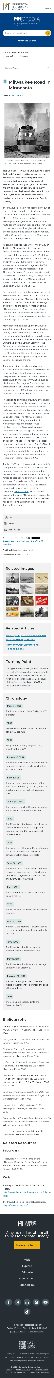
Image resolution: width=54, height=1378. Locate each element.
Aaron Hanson (17, 95)
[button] (48, 7)
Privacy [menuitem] (9, 1370)
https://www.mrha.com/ (15, 1205)
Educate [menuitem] (27, 1272)
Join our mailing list (27, 1245)
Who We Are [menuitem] (27, 1278)
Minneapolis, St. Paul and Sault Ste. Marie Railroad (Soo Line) (26, 637)
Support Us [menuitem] (27, 1285)
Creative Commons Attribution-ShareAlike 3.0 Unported (23, 542)
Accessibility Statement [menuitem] (39, 1372)
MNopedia (16, 53)
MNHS (6, 53)
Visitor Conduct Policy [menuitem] (17, 1372)
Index (25, 53)
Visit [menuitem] (27, 1259)
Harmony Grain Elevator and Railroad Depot (22, 646)
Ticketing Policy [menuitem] (41, 1370)
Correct (11, 524)
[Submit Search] (48, 33)
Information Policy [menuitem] (23, 1370)
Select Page (11, 68)
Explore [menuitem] (27, 1266)
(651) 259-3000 (17, 1331)
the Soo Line (22, 491)
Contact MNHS (36, 1331)
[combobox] (27, 33)
